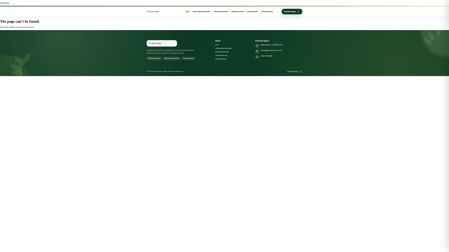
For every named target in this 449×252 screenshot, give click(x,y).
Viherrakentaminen (201, 11)
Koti (187, 11)
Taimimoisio (4, 3)
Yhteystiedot (267, 11)
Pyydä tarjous (291, 11)
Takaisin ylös (294, 71)
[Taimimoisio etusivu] (162, 11)
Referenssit (252, 11)
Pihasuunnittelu (221, 11)
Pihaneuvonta (237, 11)
